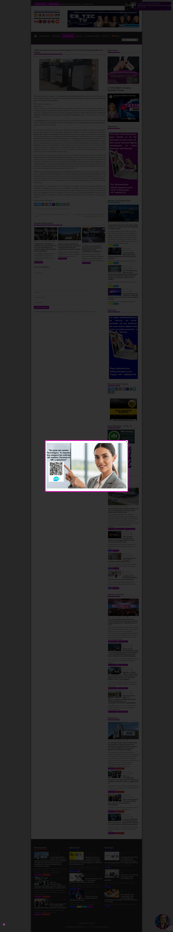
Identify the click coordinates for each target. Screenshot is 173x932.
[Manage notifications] (4, 924)
